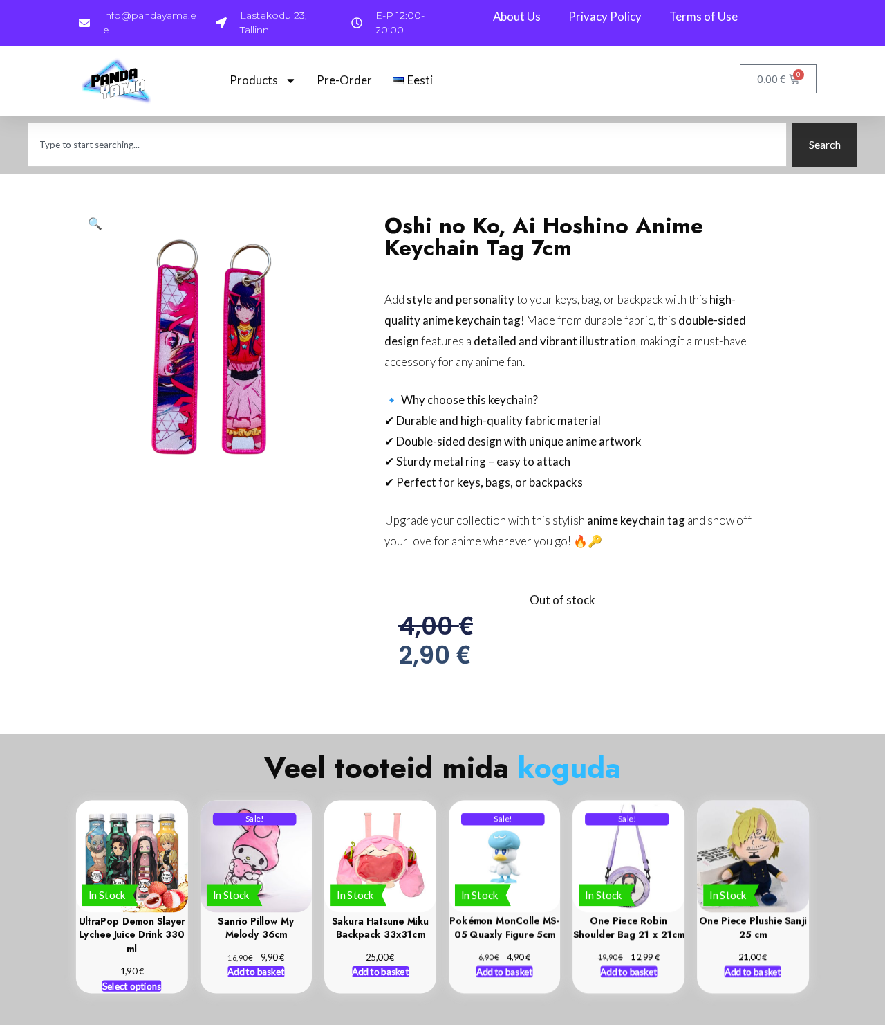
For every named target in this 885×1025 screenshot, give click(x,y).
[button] (95, 223)
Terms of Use (703, 16)
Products (254, 80)
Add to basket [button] (256, 971)
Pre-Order (344, 80)
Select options (132, 985)
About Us (517, 16)
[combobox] (407, 145)
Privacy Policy (605, 16)
